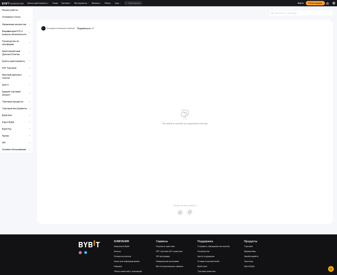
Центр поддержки (205, 256)
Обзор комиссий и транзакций (128, 271)
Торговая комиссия (206, 271)
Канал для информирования (127, 261)
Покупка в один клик (165, 246)
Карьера (118, 266)
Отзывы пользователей (208, 261)
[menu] (16, 80)
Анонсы (117, 251)
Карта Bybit (249, 266)
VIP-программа (163, 256)
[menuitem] (16, 10)
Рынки (55, 3)
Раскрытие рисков (122, 256)
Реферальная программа (167, 261)
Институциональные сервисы (169, 266)
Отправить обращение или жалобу (213, 246)
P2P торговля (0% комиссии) (169, 251)
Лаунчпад (248, 261)
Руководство (203, 251)
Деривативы (250, 251)
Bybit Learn (202, 266)
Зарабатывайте (251, 256)
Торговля (248, 246)
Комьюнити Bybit (121, 246)
